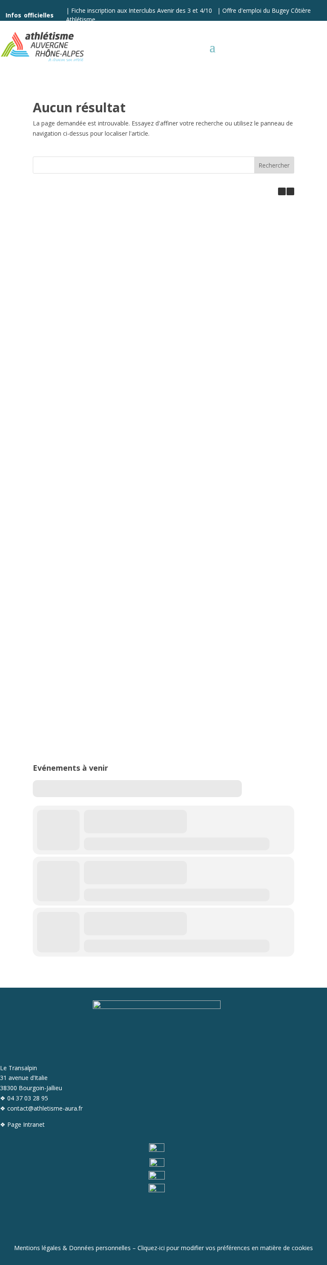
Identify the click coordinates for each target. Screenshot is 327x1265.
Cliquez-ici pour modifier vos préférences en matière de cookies (225, 1248)
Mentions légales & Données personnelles (72, 1248)
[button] (290, 191)
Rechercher (274, 165)
